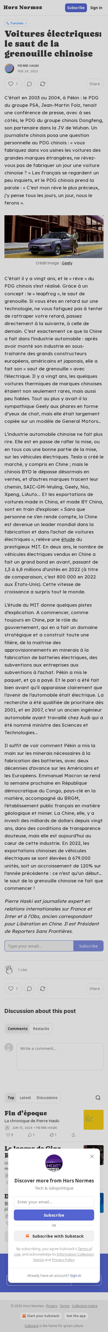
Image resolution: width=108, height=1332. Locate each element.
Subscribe (54, 1215)
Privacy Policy (63, 1259)
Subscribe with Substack (58, 1236)
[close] (92, 1156)
